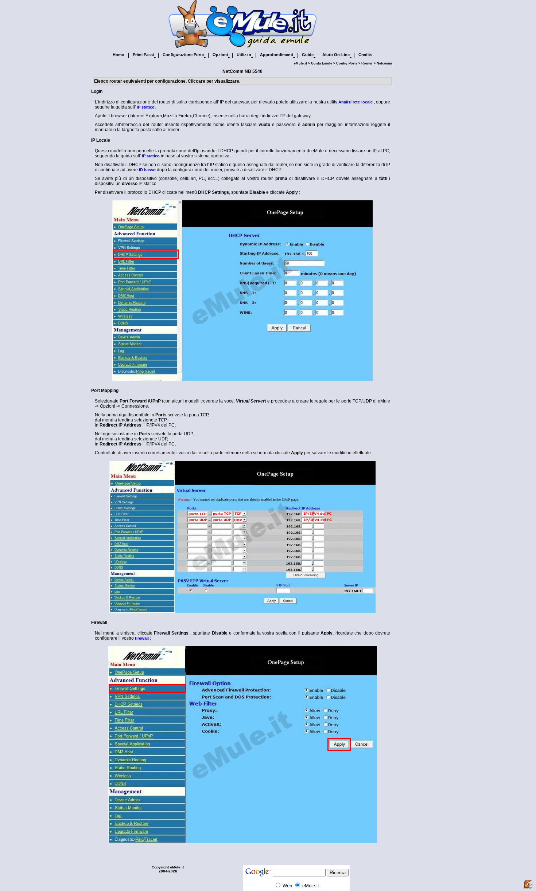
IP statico (146, 107)
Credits (365, 54)
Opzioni (220, 54)
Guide (308, 54)
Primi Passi (143, 54)
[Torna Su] (528, 884)
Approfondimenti (276, 54)
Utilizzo (244, 54)
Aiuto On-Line (336, 54)
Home (118, 54)
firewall (142, 638)
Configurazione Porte (183, 54)
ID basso (147, 170)
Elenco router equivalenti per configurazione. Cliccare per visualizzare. (167, 81)
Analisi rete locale (355, 102)
